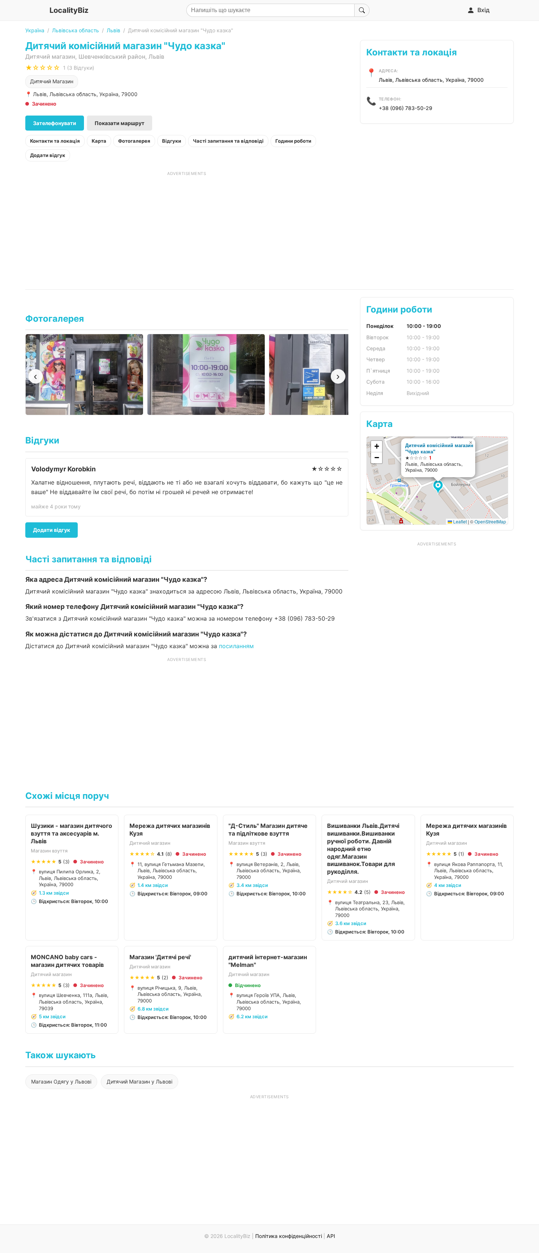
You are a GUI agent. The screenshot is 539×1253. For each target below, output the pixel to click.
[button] (439, 487)
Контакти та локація (55, 141)
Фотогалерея (134, 141)
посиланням (236, 646)
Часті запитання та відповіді (228, 141)
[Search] (362, 10)
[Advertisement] (186, 227)
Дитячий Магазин (51, 81)
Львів (113, 30)
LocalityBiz (69, 10)
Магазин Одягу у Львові (61, 1081)
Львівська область (75, 30)
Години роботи (293, 141)
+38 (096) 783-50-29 (405, 108)
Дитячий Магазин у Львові (139, 1081)
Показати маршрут (119, 123)
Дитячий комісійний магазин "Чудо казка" (439, 448)
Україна (34, 30)
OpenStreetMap (490, 521)
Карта (99, 141)
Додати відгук (47, 155)
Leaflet (459, 521)
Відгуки (171, 141)
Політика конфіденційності (288, 1236)
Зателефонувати (54, 123)
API (331, 1236)
